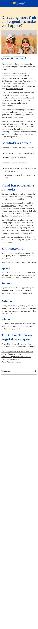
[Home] (19, 3)
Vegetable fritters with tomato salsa (16, 344)
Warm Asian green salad (11, 362)
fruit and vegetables (14, 88)
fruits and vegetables (15, 199)
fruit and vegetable (13, 112)
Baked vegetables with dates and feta (17, 351)
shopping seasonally (12, 253)
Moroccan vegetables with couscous (16, 357)
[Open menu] (3, 3)
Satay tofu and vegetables (12, 354)
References (6, 371)
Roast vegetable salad (10, 359)
